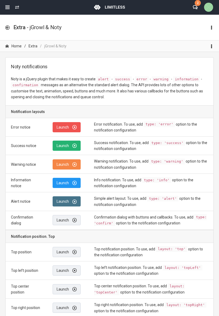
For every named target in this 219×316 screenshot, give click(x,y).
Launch (63, 127)
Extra (33, 46)
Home (16, 46)
